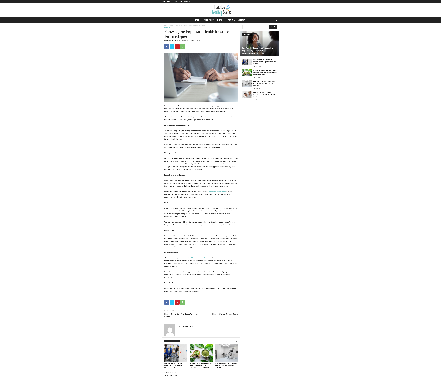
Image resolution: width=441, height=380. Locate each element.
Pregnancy (209, 20)
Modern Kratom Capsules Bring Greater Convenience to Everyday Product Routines (201, 365)
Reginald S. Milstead (248, 53)
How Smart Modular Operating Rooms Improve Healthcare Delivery (226, 365)
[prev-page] (234, 341)
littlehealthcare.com (171, 375)
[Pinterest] (177, 46)
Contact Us (178, 2)
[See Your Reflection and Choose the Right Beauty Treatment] (259, 43)
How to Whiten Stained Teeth (225, 314)
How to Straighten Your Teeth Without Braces (181, 315)
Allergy (241, 20)
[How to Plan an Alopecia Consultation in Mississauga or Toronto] (247, 94)
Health (197, 20)
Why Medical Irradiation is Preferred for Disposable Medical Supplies (173, 365)
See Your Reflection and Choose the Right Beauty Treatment (257, 49)
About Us (187, 2)
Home (166, 25)
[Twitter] (172, 46)
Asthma (231, 20)
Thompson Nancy (171, 40)
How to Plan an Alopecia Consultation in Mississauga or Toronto (264, 94)
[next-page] (237, 341)
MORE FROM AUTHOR (187, 341)
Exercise (220, 20)
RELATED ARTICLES (172, 341)
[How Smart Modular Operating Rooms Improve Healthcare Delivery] (226, 353)
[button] (275, 20)
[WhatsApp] (182, 46)
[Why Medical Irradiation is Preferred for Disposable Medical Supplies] (175, 353)
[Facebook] (166, 46)
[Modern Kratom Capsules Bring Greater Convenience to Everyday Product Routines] (201, 353)
